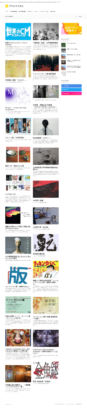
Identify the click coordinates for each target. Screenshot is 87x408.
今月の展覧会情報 (13, 11)
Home (76, 16)
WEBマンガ (30, 11)
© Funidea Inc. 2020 (8, 404)
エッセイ (36, 11)
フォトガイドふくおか (43, 11)
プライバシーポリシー (70, 404)
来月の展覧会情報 (22, 11)
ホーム (6, 11)
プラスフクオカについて (59, 404)
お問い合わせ (52, 11)
